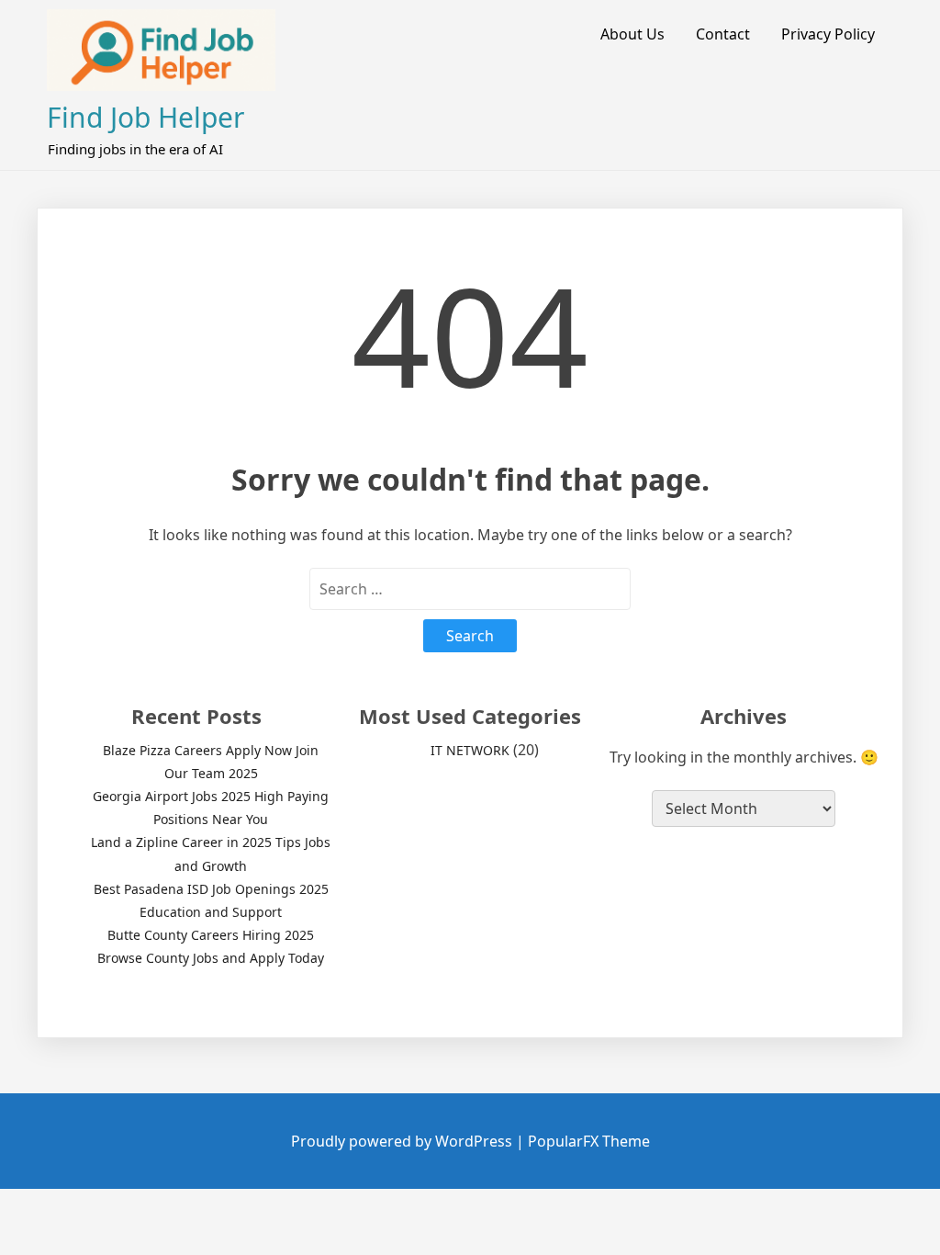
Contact (723, 34)
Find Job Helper (145, 117)
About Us (632, 34)
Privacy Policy (828, 34)
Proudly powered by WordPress (403, 1141)
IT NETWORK (470, 750)
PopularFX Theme (589, 1141)
